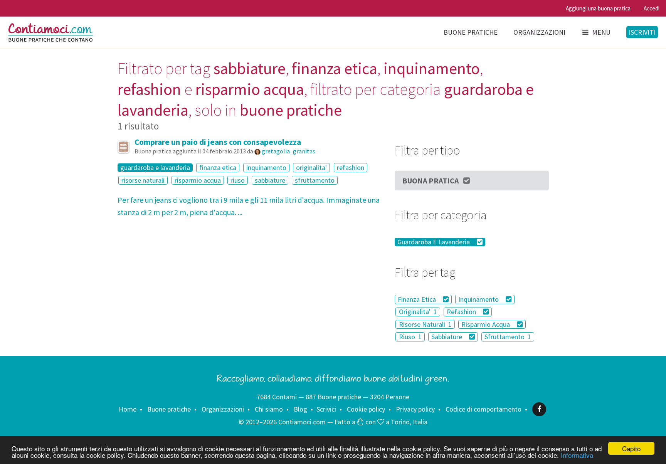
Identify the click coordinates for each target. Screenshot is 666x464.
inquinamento (266, 167)
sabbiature (270, 180)
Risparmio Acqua (486, 324)
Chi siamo (269, 409)
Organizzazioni (539, 32)
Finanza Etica (417, 299)
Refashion (462, 312)
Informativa (577, 455)
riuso (237, 180)
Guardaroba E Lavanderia (434, 242)
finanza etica (217, 167)
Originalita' (418, 312)
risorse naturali (143, 180)
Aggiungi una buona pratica (598, 8)
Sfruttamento (507, 336)
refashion (350, 167)
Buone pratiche (471, 32)
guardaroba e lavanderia (155, 167)
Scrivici (326, 409)
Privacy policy (415, 409)
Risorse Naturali (425, 324)
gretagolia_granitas (288, 151)
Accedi (651, 8)
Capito (631, 448)
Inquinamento (479, 299)
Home (127, 409)
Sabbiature (447, 336)
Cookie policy (366, 409)
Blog (300, 409)
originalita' (311, 167)
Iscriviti (642, 32)
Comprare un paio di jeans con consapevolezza (218, 142)
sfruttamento (315, 180)
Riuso (410, 336)
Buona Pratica (430, 180)
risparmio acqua (198, 180)
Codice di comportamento (483, 409)
